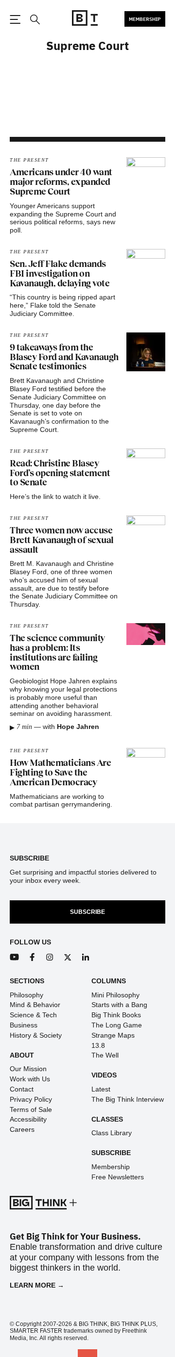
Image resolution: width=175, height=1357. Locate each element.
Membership (145, 19)
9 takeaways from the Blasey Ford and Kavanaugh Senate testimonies (64, 357)
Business (23, 1025)
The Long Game (116, 1025)
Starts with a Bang (119, 1005)
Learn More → (37, 1285)
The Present (29, 160)
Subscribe (87, 912)
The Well (105, 1055)
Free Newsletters (117, 1177)
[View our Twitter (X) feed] (68, 957)
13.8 (98, 1045)
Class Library (111, 1133)
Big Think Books (116, 1015)
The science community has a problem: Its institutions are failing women (57, 652)
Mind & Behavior (35, 1005)
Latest (100, 1089)
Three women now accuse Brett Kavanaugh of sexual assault (62, 540)
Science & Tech (33, 1015)
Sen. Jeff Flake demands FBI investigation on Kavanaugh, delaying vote (59, 273)
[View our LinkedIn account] (86, 957)
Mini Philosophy (115, 995)
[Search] (34, 20)
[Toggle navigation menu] (15, 19)
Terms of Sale (31, 1109)
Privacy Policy (31, 1099)
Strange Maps (113, 1035)
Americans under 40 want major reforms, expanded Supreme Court (61, 182)
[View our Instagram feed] (50, 957)
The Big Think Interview (127, 1099)
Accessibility (28, 1119)
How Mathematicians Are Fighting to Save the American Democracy (60, 772)
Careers (22, 1129)
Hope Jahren (78, 726)
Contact (22, 1089)
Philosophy (26, 995)
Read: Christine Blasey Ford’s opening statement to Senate (60, 473)
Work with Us (30, 1079)
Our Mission (28, 1069)
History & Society (36, 1035)
